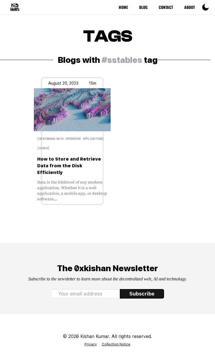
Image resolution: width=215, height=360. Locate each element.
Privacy (91, 344)
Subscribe (142, 294)
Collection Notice (116, 344)
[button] (205, 7)
